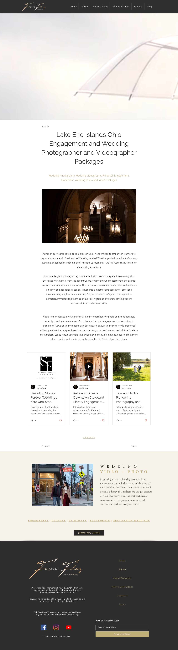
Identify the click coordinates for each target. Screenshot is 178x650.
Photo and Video (122, 587)
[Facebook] (43, 627)
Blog (122, 604)
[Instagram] (56, 627)
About (122, 569)
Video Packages (122, 578)
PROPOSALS (78, 520)
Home (122, 560)
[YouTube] (68, 627)
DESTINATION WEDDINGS (131, 520)
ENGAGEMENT (38, 520)
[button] (100, 6)
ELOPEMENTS (100, 520)
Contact (122, 595)
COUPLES (59, 520)
